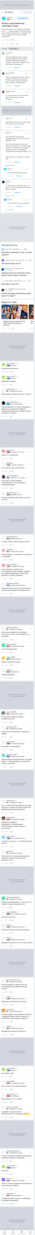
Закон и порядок (16, 404)
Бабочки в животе (16, 1195)
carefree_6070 (9, 281)
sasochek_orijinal (9, 260)
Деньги (13, 365)
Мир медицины (16, 539)
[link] (14, 318)
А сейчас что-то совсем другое (18, 452)
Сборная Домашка (17, 743)
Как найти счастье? (10, 284)
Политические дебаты (18, 585)
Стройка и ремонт (17, 465)
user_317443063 (9, 289)
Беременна (15, 672)
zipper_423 (8, 249)
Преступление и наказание (18, 838)
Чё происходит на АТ (11, 264)
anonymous (8, 268)
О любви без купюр (12, 19)
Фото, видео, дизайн (18, 914)
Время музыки (16, 659)
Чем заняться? (20, 260)
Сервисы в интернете (18, 927)
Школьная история (20, 289)
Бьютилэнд (15, 1096)
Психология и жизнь (18, 756)
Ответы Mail (15, 249)
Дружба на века (18, 281)
